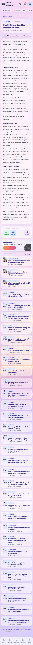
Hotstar (7, 11)
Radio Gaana (20, 11)
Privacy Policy (20, 629)
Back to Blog (7, 16)
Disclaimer (28, 629)
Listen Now (10, 248)
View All (27, 254)
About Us (4, 629)
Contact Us (11, 629)
